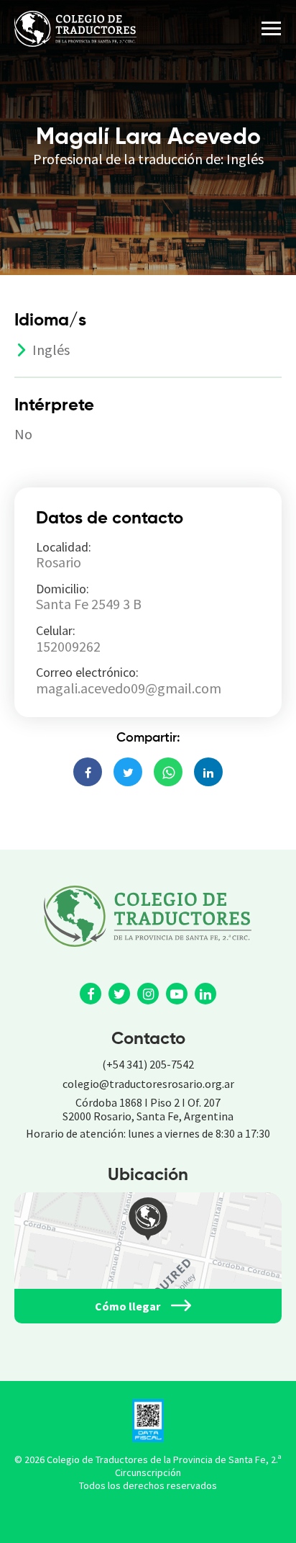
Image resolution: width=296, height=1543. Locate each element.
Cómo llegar (127, 1306)
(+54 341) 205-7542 (148, 1064)
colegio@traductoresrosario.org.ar (148, 1083)
